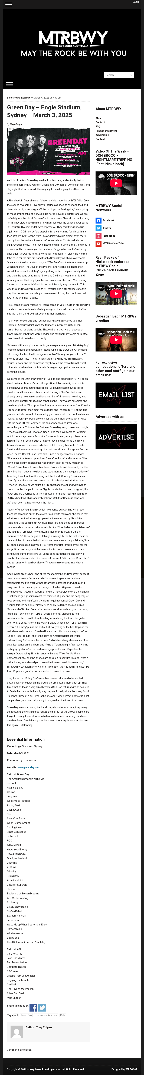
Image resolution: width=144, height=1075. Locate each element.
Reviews (26, 97)
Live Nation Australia (46, 1015)
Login (136, 2)
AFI (16, 1015)
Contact (100, 122)
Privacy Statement (106, 130)
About (99, 118)
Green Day (26, 1015)
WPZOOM (131, 1069)
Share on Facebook (33, 1008)
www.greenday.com (29, 767)
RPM (63, 1015)
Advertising (102, 135)
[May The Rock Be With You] (73, 38)
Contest (100, 139)
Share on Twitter (42, 1008)
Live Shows (13, 97)
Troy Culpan (16, 124)
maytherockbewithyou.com (45, 1069)
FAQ (98, 126)
